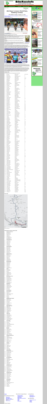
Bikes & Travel (20, 397)
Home (6, 6)
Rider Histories (32, 395)
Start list (9, 16)
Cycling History (19, 6)
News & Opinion (8, 400)
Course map (6, 16)
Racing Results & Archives (12, 6)
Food (18, 400)
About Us (31, 400)
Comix (18, 399)
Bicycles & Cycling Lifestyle (26, 6)
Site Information (34, 6)
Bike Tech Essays (20, 395)
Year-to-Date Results (9, 398)
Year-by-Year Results (9, 399)
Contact (31, 401)
